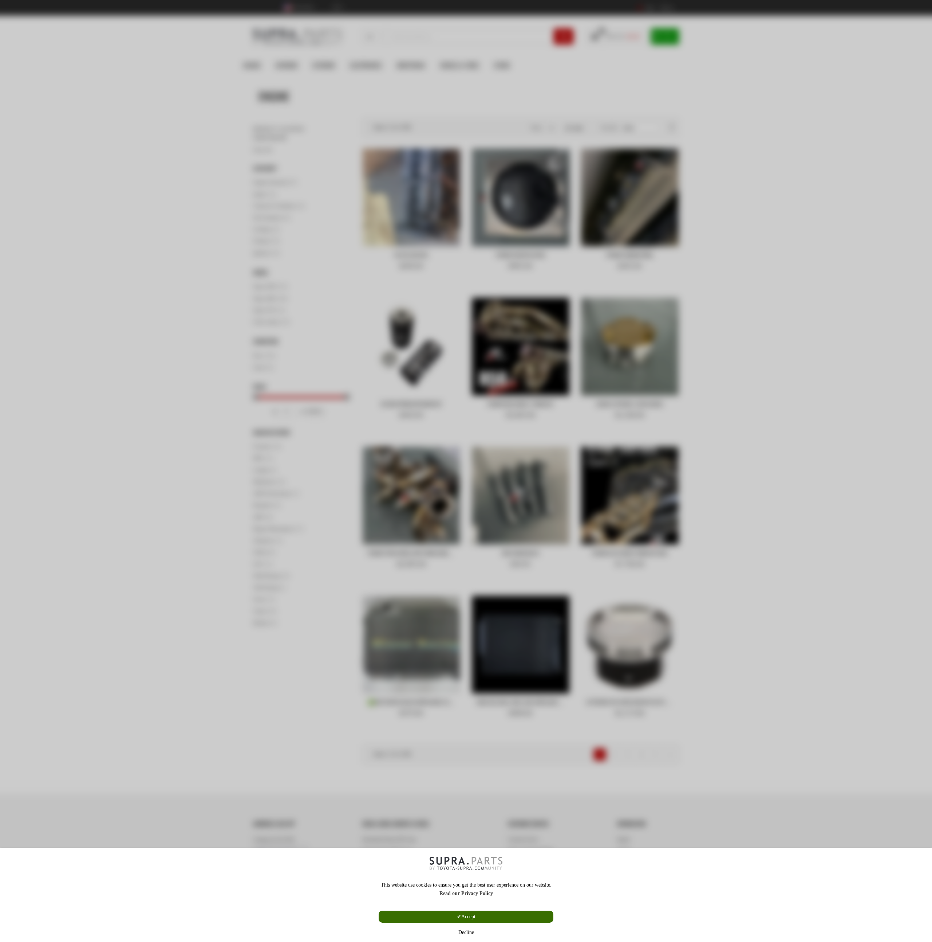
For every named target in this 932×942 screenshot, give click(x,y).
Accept (468, 916)
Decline (466, 932)
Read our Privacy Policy (466, 893)
